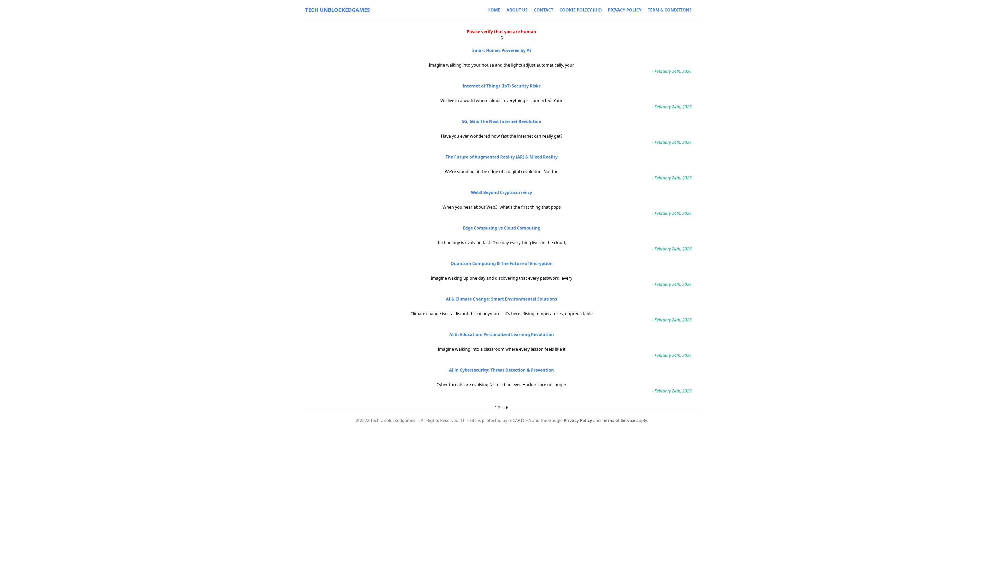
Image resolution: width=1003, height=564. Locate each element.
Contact (543, 10)
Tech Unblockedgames (337, 9)
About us (517, 10)
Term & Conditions (670, 10)
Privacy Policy (625, 10)
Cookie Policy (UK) (580, 10)
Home (493, 10)
